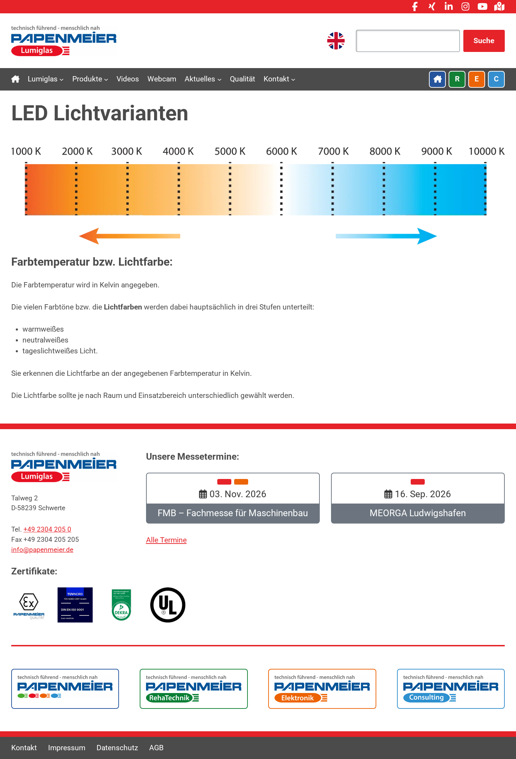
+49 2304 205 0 (47, 529)
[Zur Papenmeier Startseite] (65, 686)
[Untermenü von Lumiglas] (61, 79)
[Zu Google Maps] (499, 6)
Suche (484, 40)
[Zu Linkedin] (448, 6)
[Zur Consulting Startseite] (450, 688)
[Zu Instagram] (465, 6)
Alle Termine (166, 540)
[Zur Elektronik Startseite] (322, 688)
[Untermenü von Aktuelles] (219, 79)
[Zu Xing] (431, 6)
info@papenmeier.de (42, 550)
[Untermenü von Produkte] (106, 79)
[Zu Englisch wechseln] (336, 40)
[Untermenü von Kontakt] (293, 79)
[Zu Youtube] (482, 6)
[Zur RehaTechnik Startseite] (193, 688)
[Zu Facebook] (415, 6)
